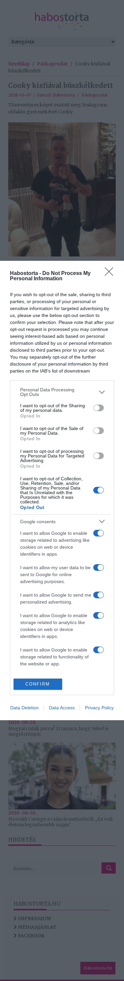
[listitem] (62, 392)
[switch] (98, 408)
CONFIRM (37, 684)
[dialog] (62, 490)
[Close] (111, 273)
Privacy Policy (99, 707)
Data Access (62, 707)
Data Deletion (24, 707)
